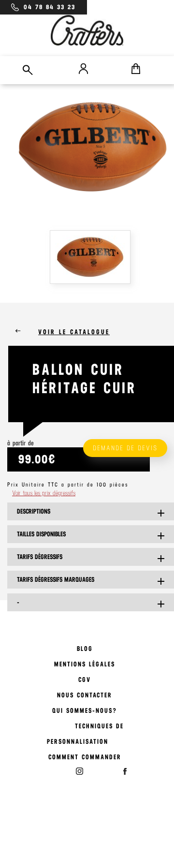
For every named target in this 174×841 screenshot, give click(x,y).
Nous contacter (84, 695)
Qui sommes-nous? (84, 711)
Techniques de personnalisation (85, 734)
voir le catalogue (74, 332)
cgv (84, 680)
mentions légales (84, 664)
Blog (85, 649)
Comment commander (84, 757)
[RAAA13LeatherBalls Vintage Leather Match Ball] (92, 258)
